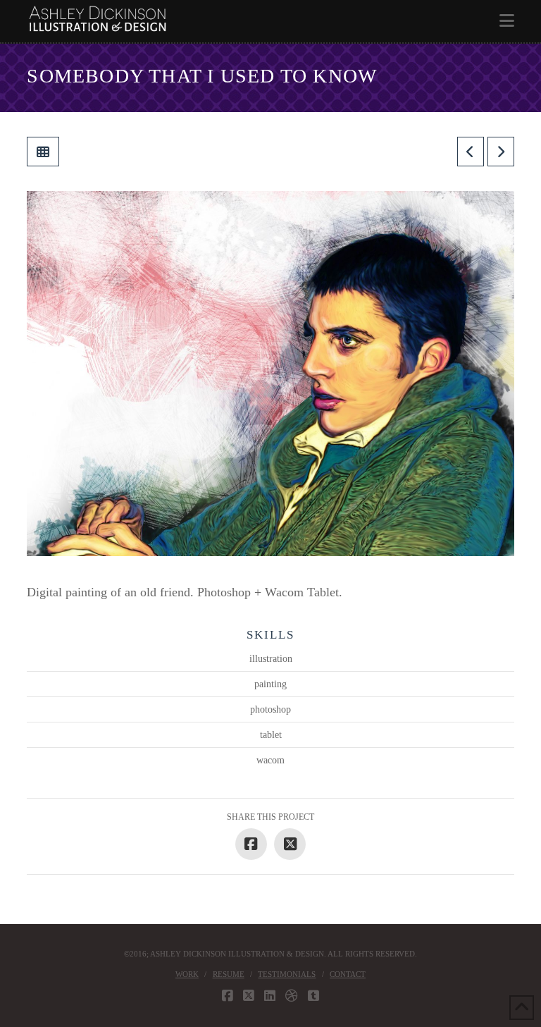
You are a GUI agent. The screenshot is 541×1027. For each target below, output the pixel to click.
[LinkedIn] (269, 996)
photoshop (270, 709)
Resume (228, 974)
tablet (271, 735)
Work (187, 974)
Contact (348, 974)
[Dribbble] (291, 996)
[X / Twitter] (248, 996)
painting (270, 684)
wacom (270, 760)
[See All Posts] (43, 151)
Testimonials (287, 974)
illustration (270, 658)
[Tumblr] (313, 996)
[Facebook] (227, 996)
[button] (506, 21)
